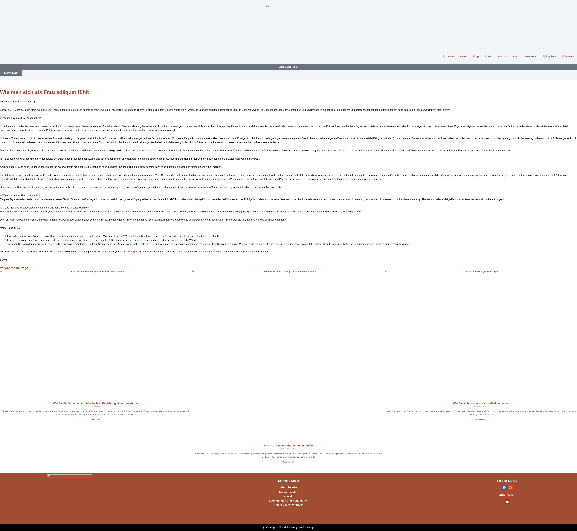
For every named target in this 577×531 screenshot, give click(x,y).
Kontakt (502, 56)
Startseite (448, 56)
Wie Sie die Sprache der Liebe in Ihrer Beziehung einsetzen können (96, 403)
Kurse (463, 56)
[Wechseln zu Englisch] (549, 56)
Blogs (476, 56)
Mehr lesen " (96, 420)
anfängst (132, 251)
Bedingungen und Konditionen (288, 500)
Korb (515, 56)
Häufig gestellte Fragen (289, 504)
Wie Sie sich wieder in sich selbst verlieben (481, 403)
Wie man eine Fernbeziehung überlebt (288, 445)
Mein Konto (530, 56)
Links (488, 56)
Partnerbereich (288, 492)
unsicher (47, 110)
